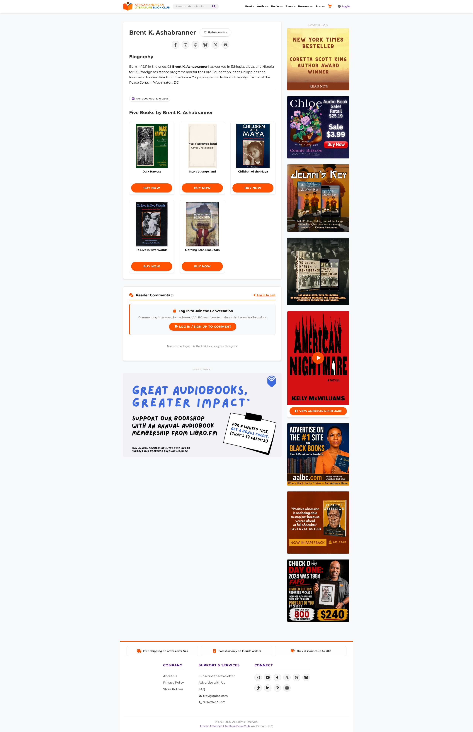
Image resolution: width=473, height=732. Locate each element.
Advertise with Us (212, 682)
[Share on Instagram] (185, 45)
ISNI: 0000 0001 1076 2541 (152, 98)
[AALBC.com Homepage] (146, 6)
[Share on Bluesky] (205, 45)
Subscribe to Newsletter (217, 676)
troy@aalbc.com (215, 696)
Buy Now (151, 188)
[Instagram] (258, 677)
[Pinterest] (277, 688)
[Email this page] (225, 45)
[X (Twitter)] (287, 677)
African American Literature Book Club (225, 726)
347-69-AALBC (213, 702)
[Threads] (296, 677)
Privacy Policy (173, 682)
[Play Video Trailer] (318, 358)
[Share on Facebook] (175, 45)
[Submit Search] (213, 7)
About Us (170, 676)
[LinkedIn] (267, 688)
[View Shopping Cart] (330, 6)
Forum (320, 6)
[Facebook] (277, 677)
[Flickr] (287, 688)
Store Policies (173, 689)
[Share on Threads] (195, 45)
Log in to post (265, 295)
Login (346, 6)
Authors (262, 6)
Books (249, 6)
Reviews (277, 6)
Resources (305, 6)
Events (290, 6)
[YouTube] (267, 677)
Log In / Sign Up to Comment (204, 326)
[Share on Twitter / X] (215, 45)
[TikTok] (258, 688)
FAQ (202, 689)
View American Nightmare (320, 411)
